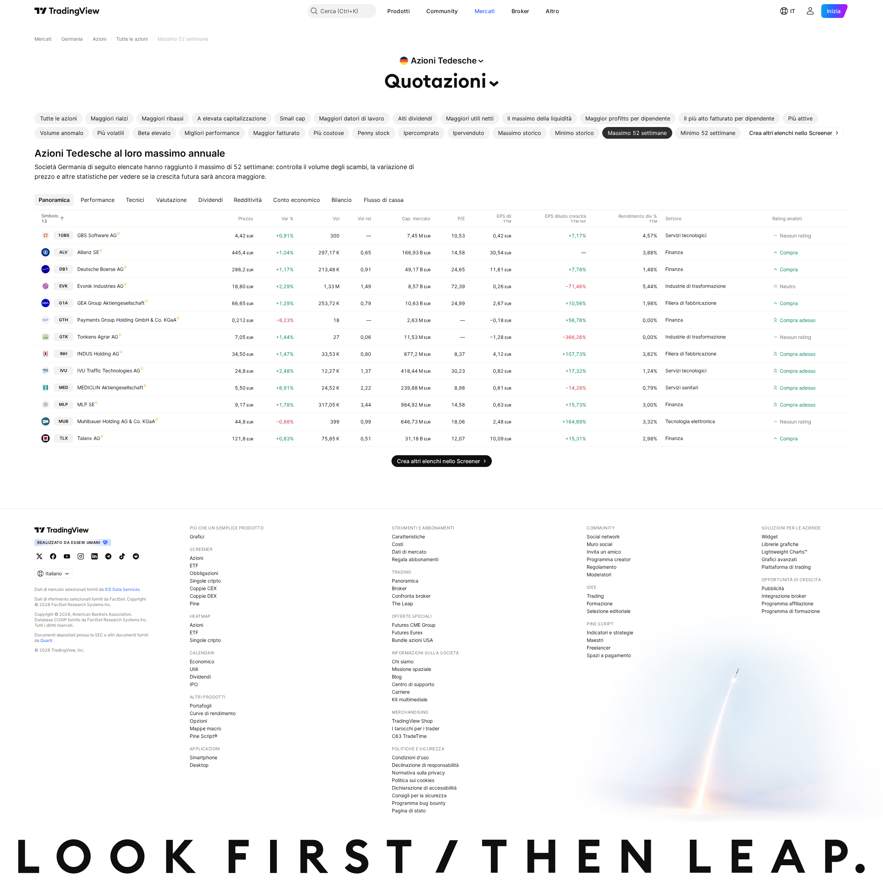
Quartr (46, 640)
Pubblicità (773, 588)
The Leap (402, 603)
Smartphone (203, 757)
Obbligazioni (204, 573)
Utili (194, 669)
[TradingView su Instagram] (81, 556)
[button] (415, 11)
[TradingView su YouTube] (67, 556)
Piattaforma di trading (786, 567)
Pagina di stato (409, 810)
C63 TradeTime (409, 736)
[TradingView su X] (39, 556)
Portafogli (200, 706)
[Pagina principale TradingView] (67, 11)
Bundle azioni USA (412, 640)
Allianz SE (88, 252)
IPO (194, 684)
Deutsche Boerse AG (100, 269)
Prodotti (398, 11)
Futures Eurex (407, 632)
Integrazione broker (784, 596)
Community (442, 11)
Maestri (595, 640)
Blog (397, 677)
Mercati (485, 11)
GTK (63, 336)
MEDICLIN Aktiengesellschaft (110, 387)
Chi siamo (403, 661)
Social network (603, 536)
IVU (63, 370)
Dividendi (200, 677)
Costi (397, 544)
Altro (552, 11)
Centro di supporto (413, 684)
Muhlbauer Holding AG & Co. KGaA (116, 421)
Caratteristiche (408, 536)
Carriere (401, 692)
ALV (63, 252)
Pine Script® (203, 736)
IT (792, 11)
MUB (63, 421)
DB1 (63, 269)
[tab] (58, 118)
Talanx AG (88, 438)
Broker (520, 11)
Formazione (600, 603)
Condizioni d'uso (410, 757)
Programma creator (609, 559)
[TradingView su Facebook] (53, 556)
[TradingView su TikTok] (122, 556)
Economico (202, 661)
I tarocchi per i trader (415, 728)
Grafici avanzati (779, 559)
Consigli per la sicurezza (419, 795)
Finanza (674, 252)
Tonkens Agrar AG (97, 337)
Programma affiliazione (787, 603)
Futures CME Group (414, 625)
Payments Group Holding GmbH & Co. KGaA (126, 320)
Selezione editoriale (609, 611)
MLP (63, 404)
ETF (194, 565)
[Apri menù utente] (810, 11)
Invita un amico (604, 552)
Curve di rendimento (213, 713)
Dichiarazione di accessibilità (424, 788)
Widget (770, 536)
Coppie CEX (203, 588)
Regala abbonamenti (415, 559)
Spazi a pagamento (609, 655)
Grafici (197, 536)
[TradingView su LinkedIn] (94, 556)
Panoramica (405, 581)
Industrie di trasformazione (695, 286)
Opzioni (198, 721)
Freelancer (599, 648)
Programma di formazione (791, 611)
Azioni (196, 558)
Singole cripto (205, 581)
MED (63, 387)
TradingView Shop (412, 721)
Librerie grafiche (780, 544)
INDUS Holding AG (98, 354)
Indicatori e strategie (610, 632)
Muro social (599, 544)
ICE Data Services (122, 589)
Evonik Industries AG (100, 286)
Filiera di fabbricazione (690, 303)
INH (63, 353)
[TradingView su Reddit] (136, 556)
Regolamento (601, 567)
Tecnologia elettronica (690, 421)
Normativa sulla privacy (418, 772)
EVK (63, 286)
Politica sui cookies (413, 780)
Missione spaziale (411, 669)
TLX (64, 438)
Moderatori (599, 574)
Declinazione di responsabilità (425, 765)
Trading (595, 596)
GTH (63, 319)
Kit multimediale (409, 699)
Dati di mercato (409, 552)
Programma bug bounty (419, 803)
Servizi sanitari (681, 387)
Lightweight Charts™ (784, 552)
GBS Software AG (97, 235)
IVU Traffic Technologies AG (108, 370)
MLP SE (86, 404)
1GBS (63, 235)
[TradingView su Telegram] (108, 556)
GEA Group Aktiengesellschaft (111, 303)
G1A (63, 302)
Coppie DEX (203, 596)
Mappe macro (205, 728)
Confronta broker (411, 596)
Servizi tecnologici (685, 235)
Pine (194, 603)
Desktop (199, 765)
